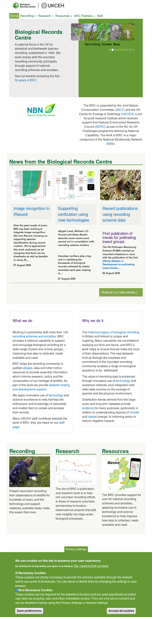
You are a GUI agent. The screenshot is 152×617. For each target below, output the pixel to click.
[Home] (41, 5)
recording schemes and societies (34, 336)
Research (45, 16)
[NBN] (41, 109)
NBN (110, 143)
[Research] (76, 470)
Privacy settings (76, 549)
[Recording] (29, 471)
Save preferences (29, 610)
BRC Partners (83, 16)
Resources (62, 16)
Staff (100, 16)
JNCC (120, 109)
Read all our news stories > (120, 292)
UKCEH (127, 114)
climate (134, 412)
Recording (27, 16)
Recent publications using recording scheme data (120, 214)
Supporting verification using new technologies (73, 214)
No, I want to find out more (91, 566)
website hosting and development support (41, 387)
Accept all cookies (121, 610)
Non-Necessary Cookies (35, 590)
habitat (92, 416)
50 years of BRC (26, 80)
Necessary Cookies (32, 573)
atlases (27, 368)
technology (56, 395)
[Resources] (122, 473)
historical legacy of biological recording (113, 332)
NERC (100, 126)
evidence (88, 408)
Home (14, 16)
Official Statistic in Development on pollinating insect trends (118, 264)
